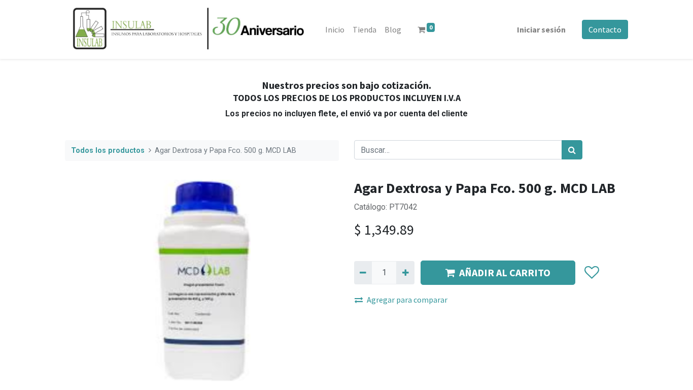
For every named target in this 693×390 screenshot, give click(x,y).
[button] (591, 273)
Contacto (604, 29)
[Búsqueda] (572, 149)
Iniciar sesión (541, 29)
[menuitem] (335, 29)
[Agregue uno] (405, 272)
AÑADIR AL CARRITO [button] (504, 272)
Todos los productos (108, 150)
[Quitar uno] (363, 272)
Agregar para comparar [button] (407, 300)
